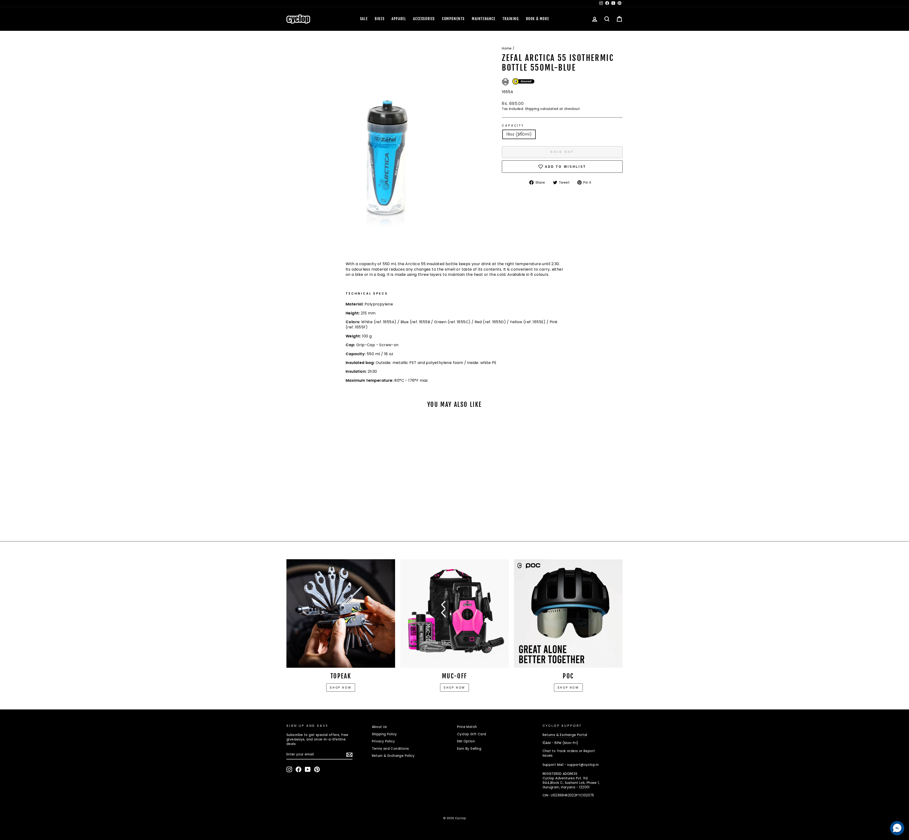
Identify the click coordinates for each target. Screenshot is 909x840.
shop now (568, 688)
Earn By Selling (469, 748)
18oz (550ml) (519, 134)
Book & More (537, 18)
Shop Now (454, 688)
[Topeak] (340, 613)
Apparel (399, 18)
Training (511, 18)
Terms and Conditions (390, 748)
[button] (897, 828)
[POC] (568, 613)
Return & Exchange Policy (393, 756)
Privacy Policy (383, 741)
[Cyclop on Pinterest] (317, 769)
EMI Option (466, 741)
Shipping (532, 109)
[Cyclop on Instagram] (289, 769)
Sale (364, 18)
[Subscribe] (349, 755)
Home (507, 48)
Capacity (513, 125)
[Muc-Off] (454, 613)
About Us (379, 727)
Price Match (467, 727)
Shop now (341, 688)
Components (453, 18)
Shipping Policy (384, 734)
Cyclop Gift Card (471, 734)
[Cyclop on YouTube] (308, 769)
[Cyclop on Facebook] (298, 769)
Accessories (424, 18)
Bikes (379, 18)
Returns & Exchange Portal (565, 735)
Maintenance (483, 18)
